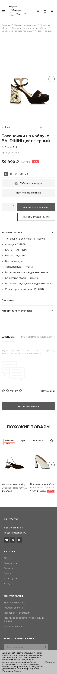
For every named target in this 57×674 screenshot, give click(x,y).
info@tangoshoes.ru (15, 532)
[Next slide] (51, 79)
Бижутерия (10, 563)
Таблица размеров (31, 183)
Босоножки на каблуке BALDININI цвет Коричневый (14, 485)
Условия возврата (14, 626)
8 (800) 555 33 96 (13, 527)
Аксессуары (11, 578)
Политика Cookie (11, 671)
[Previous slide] (5, 79)
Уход (7, 583)
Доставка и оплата (14, 602)
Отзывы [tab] (8, 336)
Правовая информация (17, 612)
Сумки (7, 573)
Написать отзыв (28, 406)
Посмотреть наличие (28, 192)
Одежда (8, 568)
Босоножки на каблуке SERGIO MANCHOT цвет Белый (42, 484)
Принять (50, 662)
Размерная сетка (13, 607)
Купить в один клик (36, 216)
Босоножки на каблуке (14, 488)
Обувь (7, 558)
